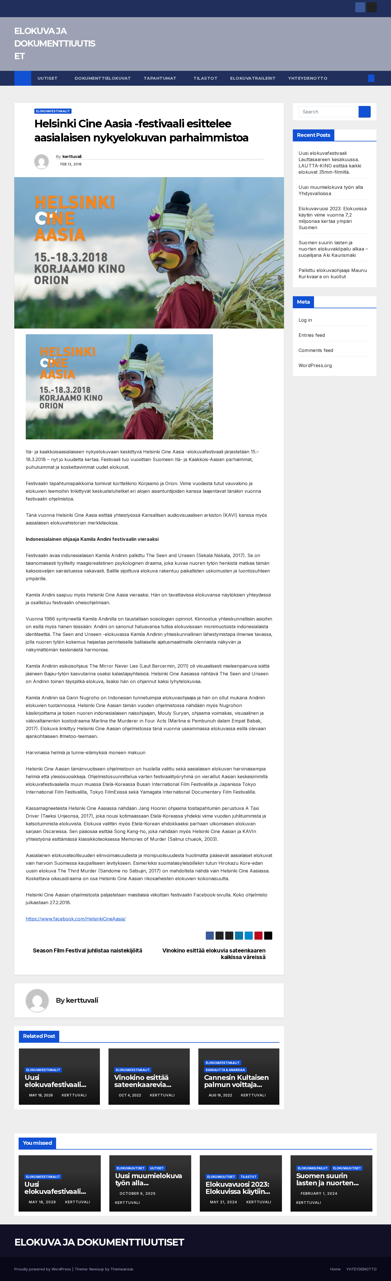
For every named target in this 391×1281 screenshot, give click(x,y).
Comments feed (316, 350)
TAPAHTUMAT (161, 78)
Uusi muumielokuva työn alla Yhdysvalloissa (148, 1183)
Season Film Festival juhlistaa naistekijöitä (87, 950)
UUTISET (48, 78)
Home (335, 1269)
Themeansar (121, 1269)
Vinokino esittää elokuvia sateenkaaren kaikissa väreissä (213, 953)
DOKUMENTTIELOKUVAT (103, 78)
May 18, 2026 (43, 1202)
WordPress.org (315, 365)
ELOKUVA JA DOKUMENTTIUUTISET (54, 43)
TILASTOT (205, 78)
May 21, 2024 (224, 1202)
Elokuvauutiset (131, 1168)
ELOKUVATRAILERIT (253, 78)
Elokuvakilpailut (313, 1168)
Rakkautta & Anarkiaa (225, 1070)
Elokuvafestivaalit (53, 111)
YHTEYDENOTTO (307, 78)
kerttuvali (72, 156)
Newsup (96, 1269)
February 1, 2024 (320, 1193)
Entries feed (312, 335)
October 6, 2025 (138, 1193)
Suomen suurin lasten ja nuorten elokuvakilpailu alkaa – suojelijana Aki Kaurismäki (333, 249)
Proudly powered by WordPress (43, 1269)
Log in (305, 320)
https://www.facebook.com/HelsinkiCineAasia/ (76, 919)
